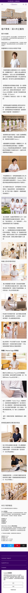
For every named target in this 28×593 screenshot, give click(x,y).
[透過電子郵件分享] (23, 545)
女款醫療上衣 (4, 521)
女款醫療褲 (3, 523)
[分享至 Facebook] (4, 545)
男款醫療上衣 (4, 518)
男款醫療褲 (3, 520)
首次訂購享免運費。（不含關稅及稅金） (14, 1)
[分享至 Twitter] (11, 545)
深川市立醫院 (14, 36)
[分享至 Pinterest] (17, 545)
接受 (13, 583)
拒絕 (13, 586)
